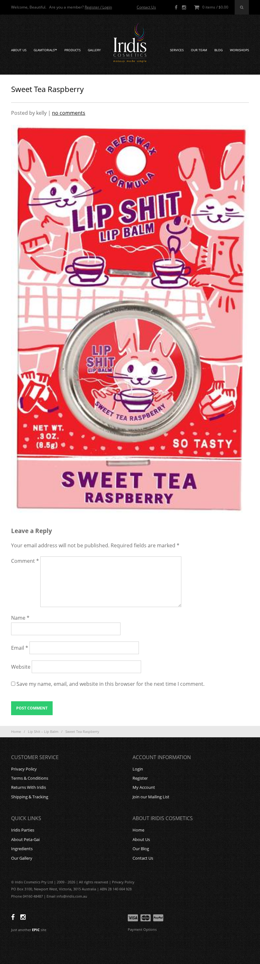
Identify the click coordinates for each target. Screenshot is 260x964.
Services (177, 50)
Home (16, 731)
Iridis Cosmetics (130, 43)
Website (20, 666)
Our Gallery (21, 858)
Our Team (199, 50)
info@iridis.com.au (71, 896)
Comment (25, 560)
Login (138, 769)
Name (20, 617)
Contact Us (146, 7)
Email (19, 647)
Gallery (94, 50)
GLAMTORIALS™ (45, 50)
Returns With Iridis (28, 787)
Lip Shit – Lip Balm (43, 731)
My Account (144, 787)
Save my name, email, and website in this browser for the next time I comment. (110, 683)
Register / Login (98, 7)
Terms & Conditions (29, 778)
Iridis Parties (22, 830)
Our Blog (141, 848)
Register (140, 778)
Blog (218, 50)
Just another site (28, 929)
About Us (18, 50)
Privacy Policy (24, 769)
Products (72, 50)
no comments (68, 112)
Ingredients (22, 848)
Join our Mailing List (151, 797)
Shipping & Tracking (29, 797)
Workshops (239, 50)
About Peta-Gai (25, 839)
